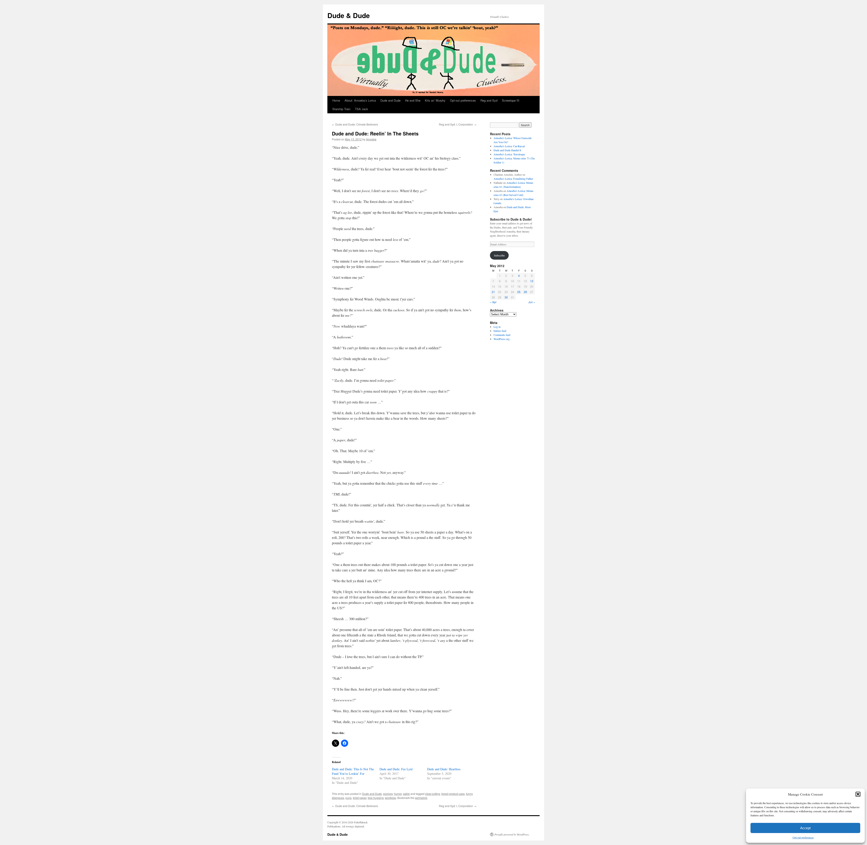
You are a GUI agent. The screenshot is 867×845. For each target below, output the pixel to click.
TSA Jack (361, 109)
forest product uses (453, 794)
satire (406, 794)
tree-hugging (376, 798)
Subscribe (499, 255)
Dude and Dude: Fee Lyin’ (396, 769)
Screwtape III (510, 100)
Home (336, 100)
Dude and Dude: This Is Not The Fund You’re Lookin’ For (353, 771)
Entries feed (500, 331)
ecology (388, 794)
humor (398, 794)
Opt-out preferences (803, 837)
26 (525, 292)
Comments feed (502, 335)
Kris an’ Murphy (435, 100)
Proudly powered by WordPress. (511, 834)
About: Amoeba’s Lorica (360, 100)
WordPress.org (502, 339)
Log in (497, 326)
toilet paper (359, 798)
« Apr (493, 302)
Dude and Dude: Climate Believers (355, 124)
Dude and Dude (390, 100)
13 (531, 281)
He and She (412, 100)
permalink (421, 798)
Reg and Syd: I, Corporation (457, 124)
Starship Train (341, 109)
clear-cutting (432, 794)
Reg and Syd (488, 100)
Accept (805, 828)
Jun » (531, 302)
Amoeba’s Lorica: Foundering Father (513, 178)
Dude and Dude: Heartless (443, 769)
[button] (858, 794)
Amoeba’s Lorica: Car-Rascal (509, 146)
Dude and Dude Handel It (507, 150)
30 (506, 297)
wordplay (390, 798)
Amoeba (371, 139)
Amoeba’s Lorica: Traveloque (509, 154)
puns (348, 798)
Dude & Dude (348, 15)
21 (493, 292)
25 (518, 292)
